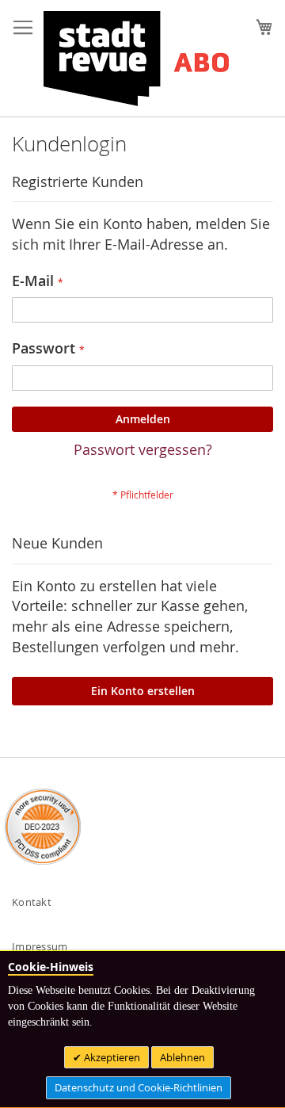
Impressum (40, 946)
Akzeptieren (111, 1057)
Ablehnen (182, 1057)
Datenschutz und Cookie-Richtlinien (138, 1087)
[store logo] (136, 58)
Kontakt (31, 902)
